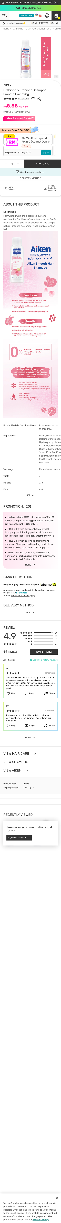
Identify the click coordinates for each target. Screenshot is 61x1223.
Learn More (21, 593)
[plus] (18, 163)
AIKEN (7, 85)
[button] (56, 15)
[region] (30, 1208)
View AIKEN (12, 770)
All (4, 660)
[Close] (57, 1198)
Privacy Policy (41, 1219)
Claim (46, 152)
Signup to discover (17, 837)
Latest (11, 660)
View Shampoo (16, 762)
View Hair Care (16, 753)
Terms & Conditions (20, 595)
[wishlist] (33, 98)
